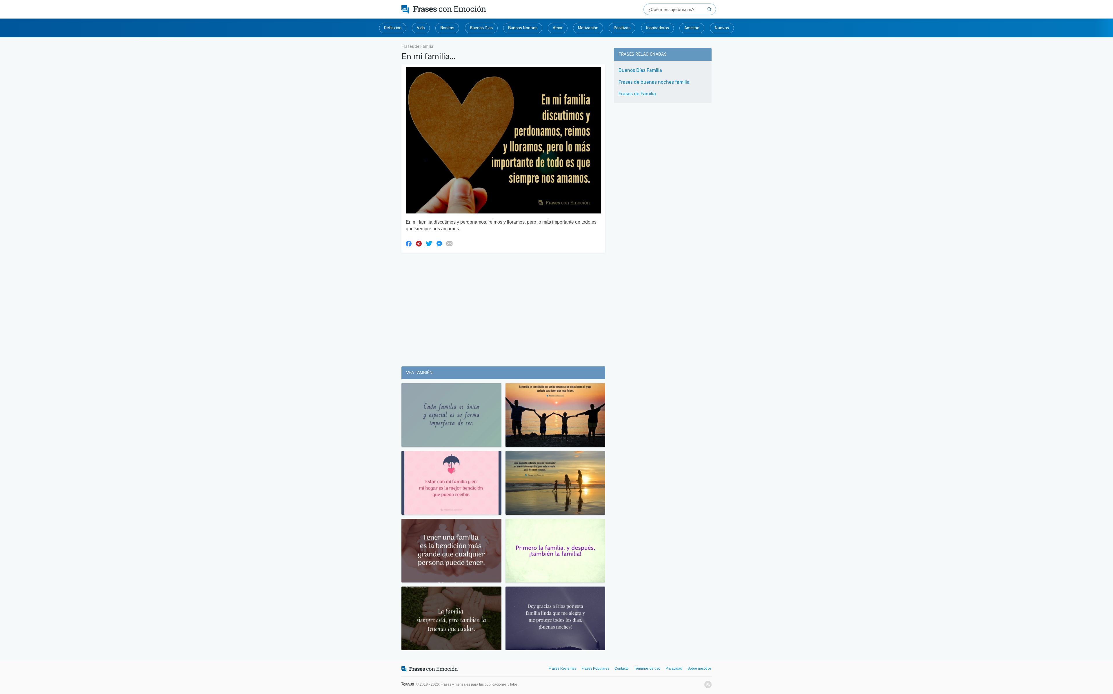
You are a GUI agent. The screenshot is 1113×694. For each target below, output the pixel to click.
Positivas (622, 27)
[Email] (449, 243)
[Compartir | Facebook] (408, 243)
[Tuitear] (429, 243)
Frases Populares (595, 668)
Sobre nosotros (700, 668)
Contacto (621, 668)
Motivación (588, 27)
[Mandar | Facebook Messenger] (439, 243)
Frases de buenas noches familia (654, 82)
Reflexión (392, 27)
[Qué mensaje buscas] (709, 9)
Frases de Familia (637, 93)
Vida (421, 27)
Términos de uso (647, 668)
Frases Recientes (562, 668)
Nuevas (722, 27)
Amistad (691, 27)
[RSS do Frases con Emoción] (708, 684)
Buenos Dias (481, 27)
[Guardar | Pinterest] (418, 243)
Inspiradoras (657, 27)
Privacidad (673, 668)
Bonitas (447, 27)
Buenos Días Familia (640, 70)
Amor (558, 27)
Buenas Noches (522, 27)
